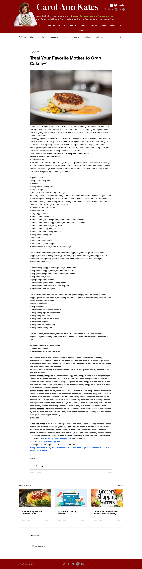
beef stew (41, 37)
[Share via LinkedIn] (42, 466)
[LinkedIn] (120, 9)
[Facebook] (105, 9)
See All (120, 485)
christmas (99, 37)
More (110, 37)
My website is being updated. (67, 512)
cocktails (87, 37)
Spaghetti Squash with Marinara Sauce (32, 512)
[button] (111, 5)
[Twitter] (112, 9)
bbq (31, 37)
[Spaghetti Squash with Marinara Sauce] (35, 498)
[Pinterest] (109, 9)
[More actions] (110, 51)
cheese (66, 37)
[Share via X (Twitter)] (36, 466)
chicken (77, 37)
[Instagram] (116, 9)
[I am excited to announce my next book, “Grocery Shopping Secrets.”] (107, 498)
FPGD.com (20, 566)
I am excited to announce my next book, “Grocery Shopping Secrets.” (105, 512)
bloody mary (54, 37)
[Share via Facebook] (31, 466)
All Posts (22, 37)
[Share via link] (47, 466)
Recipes (33, 458)
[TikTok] (123, 9)
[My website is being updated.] (71, 498)
